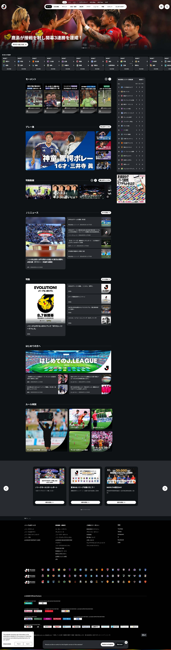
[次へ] (109, 79)
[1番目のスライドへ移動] (81, 48)
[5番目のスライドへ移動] (87, 509)
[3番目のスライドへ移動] (84, 509)
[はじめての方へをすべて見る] (68, 361)
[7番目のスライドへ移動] (89, 509)
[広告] (131, 189)
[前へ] (106, 79)
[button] (161, 6)
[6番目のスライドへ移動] (88, 509)
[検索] (167, 6)
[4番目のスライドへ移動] (89, 48)
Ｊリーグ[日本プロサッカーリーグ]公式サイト (41, 635)
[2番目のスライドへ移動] (83, 48)
